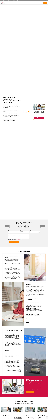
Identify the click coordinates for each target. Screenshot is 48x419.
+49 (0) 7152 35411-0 (3, 0)
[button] (42, 2)
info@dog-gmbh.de (9, 0)
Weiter (14, 242)
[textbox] (24, 231)
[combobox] (13, 232)
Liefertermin (31, 230)
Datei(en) (9, 233)
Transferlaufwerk (18, 239)
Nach (20, 230)
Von (8, 230)
